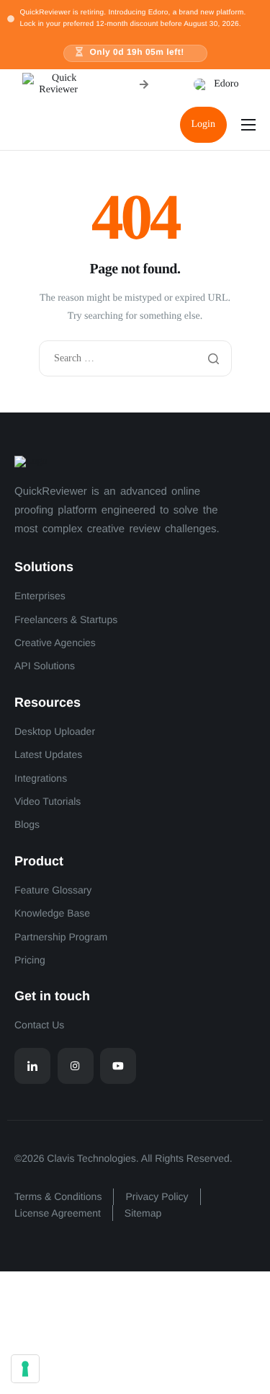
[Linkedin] (32, 1066)
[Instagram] (76, 1066)
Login (203, 124)
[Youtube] (118, 1066)
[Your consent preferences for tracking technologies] (25, 1368)
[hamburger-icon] (248, 125)
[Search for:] (135, 358)
